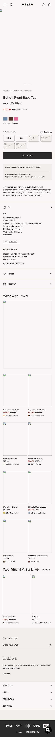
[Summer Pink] (16, 119)
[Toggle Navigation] (5, 4)
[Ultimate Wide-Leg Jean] (40, 487)
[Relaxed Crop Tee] (15, 439)
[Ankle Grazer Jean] (40, 439)
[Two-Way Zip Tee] (16, 594)
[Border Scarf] (15, 536)
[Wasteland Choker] (15, 487)
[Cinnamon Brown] (11, 119)
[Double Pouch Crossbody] (40, 536)
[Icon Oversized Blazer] (15, 390)
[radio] (9, 138)
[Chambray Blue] (5, 119)
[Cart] (49, 4)
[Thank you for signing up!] (50, 645)
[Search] (11, 4)
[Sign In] (43, 4)
